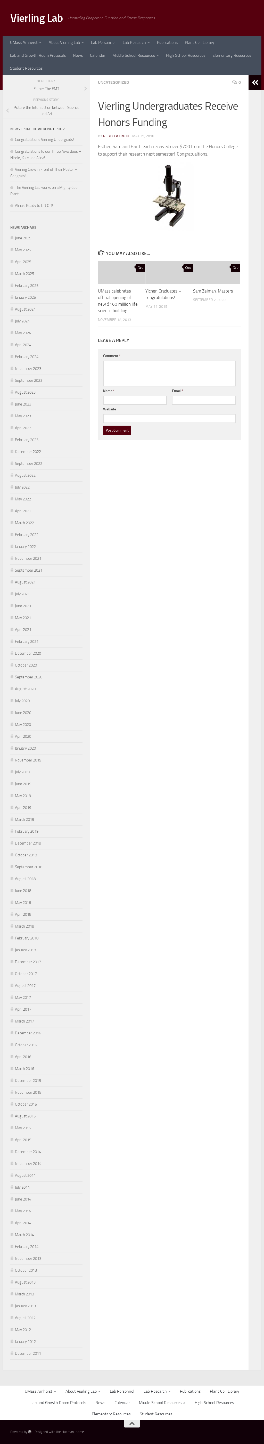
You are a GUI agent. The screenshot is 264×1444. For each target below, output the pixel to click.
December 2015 (28, 1080)
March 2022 (24, 523)
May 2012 (23, 1329)
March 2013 (24, 1294)
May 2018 (23, 902)
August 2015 (25, 1116)
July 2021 (22, 594)
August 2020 (25, 689)
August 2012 (25, 1318)
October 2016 (26, 1045)
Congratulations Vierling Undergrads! (44, 139)
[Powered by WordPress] (29, 1431)
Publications (167, 42)
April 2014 (23, 1223)
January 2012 (25, 1341)
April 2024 (23, 345)
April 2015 (23, 1140)
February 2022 (26, 534)
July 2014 (22, 1187)
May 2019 (23, 795)
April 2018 (23, 914)
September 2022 (28, 463)
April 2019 (23, 807)
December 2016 (28, 1033)
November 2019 (28, 760)
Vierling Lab (36, 18)
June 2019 (23, 784)
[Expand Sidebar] (255, 82)
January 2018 (25, 950)
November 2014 (28, 1163)
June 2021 (23, 606)
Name (109, 391)
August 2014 (25, 1175)
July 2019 (22, 772)
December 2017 (28, 962)
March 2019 (24, 819)
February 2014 (26, 1246)
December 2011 (28, 1353)
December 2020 (28, 653)
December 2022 (28, 451)
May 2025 (23, 250)
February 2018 (26, 938)
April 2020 (23, 736)
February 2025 (26, 285)
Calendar (97, 55)
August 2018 (25, 879)
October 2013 (26, 1270)
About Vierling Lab (64, 42)
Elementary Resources (231, 55)
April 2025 (23, 261)
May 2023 (23, 416)
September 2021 (28, 570)
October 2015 (26, 1104)
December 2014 (28, 1151)
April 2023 (23, 428)
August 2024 (25, 309)
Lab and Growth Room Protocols (38, 55)
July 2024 (22, 321)
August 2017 (25, 985)
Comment (112, 356)
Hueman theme (73, 1432)
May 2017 (23, 997)
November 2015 (28, 1092)
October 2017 (26, 973)
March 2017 (24, 1021)
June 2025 (23, 238)
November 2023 (28, 368)
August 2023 (25, 392)
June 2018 (23, 890)
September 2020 (28, 677)
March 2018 (24, 926)
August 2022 (25, 475)
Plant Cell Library (199, 42)
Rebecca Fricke (116, 136)
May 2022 (23, 499)
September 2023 (28, 380)
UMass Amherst (24, 42)
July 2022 (22, 487)
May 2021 (23, 617)
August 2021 (25, 582)
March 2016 (24, 1068)
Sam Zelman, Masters (213, 291)
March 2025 (24, 273)
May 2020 (23, 724)
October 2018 (26, 855)
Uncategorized (113, 82)
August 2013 (25, 1282)
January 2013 (25, 1306)
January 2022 (25, 546)
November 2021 (28, 558)
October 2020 (26, 665)
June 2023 (23, 404)
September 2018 (28, 867)
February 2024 (26, 356)
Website (109, 409)
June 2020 (23, 712)
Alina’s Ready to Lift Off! (34, 205)
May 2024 (23, 333)
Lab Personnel (103, 42)
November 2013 (28, 1258)
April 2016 (23, 1056)
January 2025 (25, 297)
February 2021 (26, 641)
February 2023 (26, 439)
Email (177, 391)
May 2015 (23, 1128)
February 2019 (26, 831)
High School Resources (185, 55)
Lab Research (134, 42)
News (78, 55)
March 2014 (24, 1234)
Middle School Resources (133, 55)
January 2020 (25, 748)
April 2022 (23, 511)
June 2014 (23, 1199)
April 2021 (23, 629)
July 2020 (22, 701)
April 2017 (23, 1009)
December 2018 (28, 843)
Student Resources (26, 68)
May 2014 (23, 1211)
